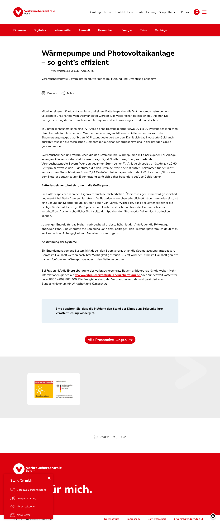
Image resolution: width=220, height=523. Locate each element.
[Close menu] (49, 478)
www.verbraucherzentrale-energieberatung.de (108, 275)
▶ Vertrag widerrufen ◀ (188, 519)
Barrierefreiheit (157, 519)
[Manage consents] (213, 516)
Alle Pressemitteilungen (107, 339)
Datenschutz (111, 519)
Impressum (133, 519)
